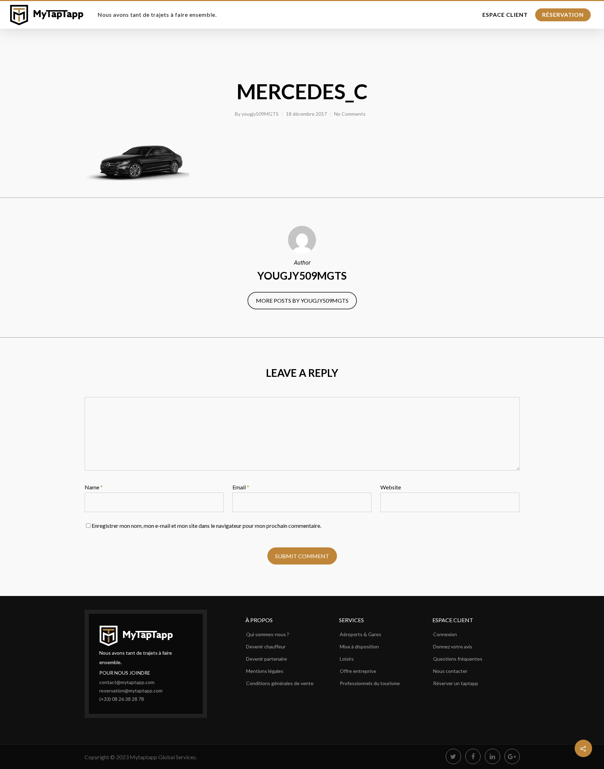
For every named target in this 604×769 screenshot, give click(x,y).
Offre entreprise (358, 671)
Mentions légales (264, 671)
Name (94, 487)
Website (390, 487)
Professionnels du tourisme (370, 683)
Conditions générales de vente (280, 683)
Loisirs (347, 659)
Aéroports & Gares (360, 634)
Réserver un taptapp (455, 683)
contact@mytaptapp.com (126, 682)
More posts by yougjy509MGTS (302, 300)
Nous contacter (450, 671)
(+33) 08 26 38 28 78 (121, 699)
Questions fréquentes (457, 659)
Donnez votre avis (452, 646)
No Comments (350, 114)
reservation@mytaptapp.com (131, 690)
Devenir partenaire (266, 659)
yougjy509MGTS (260, 114)
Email (240, 487)
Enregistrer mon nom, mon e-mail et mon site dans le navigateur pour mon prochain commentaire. (206, 525)
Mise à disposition (359, 646)
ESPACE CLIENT (505, 14)
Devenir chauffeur (266, 646)
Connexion (445, 634)
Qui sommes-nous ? (267, 634)
